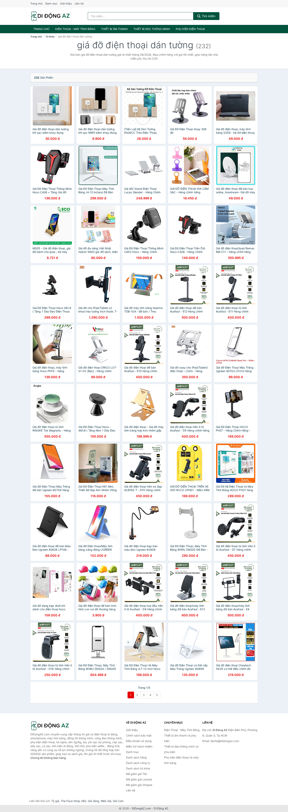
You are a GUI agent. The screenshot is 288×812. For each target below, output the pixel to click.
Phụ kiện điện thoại (190, 29)
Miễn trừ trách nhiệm (139, 746)
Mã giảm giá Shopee (139, 785)
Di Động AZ (161, 808)
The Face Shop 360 (73, 801)
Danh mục (51, 3)
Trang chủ (36, 3)
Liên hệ (79, 3)
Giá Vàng (93, 801)
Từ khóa (49, 36)
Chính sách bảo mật (138, 735)
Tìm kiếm (208, 16)
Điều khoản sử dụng (139, 741)
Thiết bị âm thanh (114, 29)
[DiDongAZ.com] (50, 16)
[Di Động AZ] (50, 726)
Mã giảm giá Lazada (139, 779)
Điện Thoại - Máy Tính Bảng (75, 29)
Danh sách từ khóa (138, 768)
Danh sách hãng (136, 757)
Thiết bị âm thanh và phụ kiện (180, 738)
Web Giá (106, 801)
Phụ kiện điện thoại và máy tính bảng (181, 760)
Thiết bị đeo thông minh (151, 29)
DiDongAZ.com (141, 808)
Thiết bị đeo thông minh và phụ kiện (181, 749)
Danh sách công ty (138, 763)
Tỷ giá (55, 801)
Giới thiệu (66, 3)
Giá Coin (118, 801)
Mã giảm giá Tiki (136, 774)
